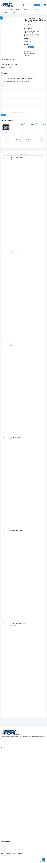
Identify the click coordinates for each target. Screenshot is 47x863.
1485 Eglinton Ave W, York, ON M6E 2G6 (9, 844)
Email (2, 103)
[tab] (6, 59)
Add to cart (31, 47)
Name (2, 96)
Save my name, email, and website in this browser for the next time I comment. (17, 112)
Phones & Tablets (27, 9)
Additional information (6, 59)
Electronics (36, 9)
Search (37, 5)
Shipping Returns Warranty (6, 855)
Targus (27, 55)
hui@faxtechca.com (12, 1)
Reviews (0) (15, 59)
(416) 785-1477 (4, 1)
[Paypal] (2, 744)
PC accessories (32, 53)
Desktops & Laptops (15, 9)
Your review (3, 86)
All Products (5, 9)
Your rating (3, 83)
